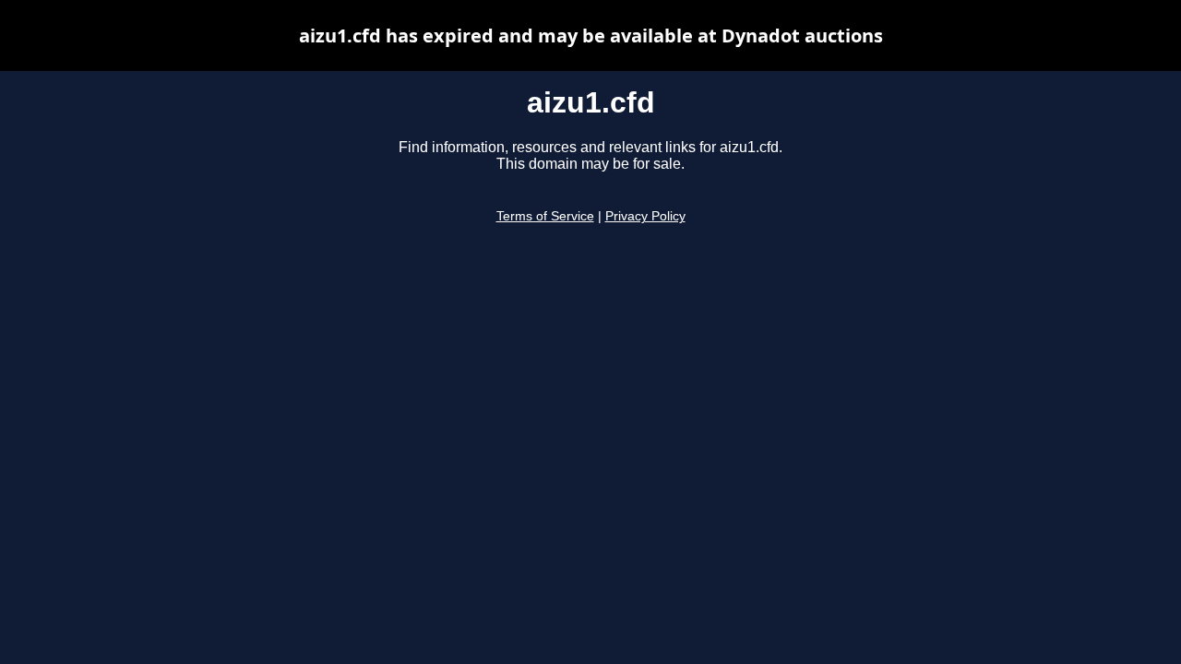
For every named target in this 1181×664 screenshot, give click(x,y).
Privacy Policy (645, 216)
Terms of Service (545, 216)
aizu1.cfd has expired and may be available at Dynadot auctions (591, 35)
